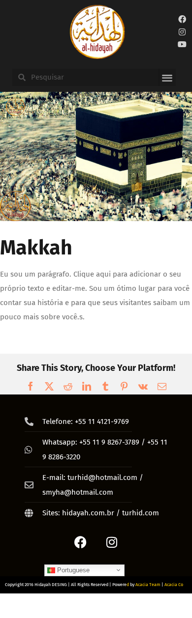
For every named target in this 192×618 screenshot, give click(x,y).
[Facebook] (182, 19)
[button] (167, 77)
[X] (49, 386)
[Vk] (143, 386)
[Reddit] (68, 386)
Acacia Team (147, 584)
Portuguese (72, 569)
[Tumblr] (105, 386)
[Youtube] (182, 44)
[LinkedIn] (86, 386)
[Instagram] (182, 32)
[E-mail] (162, 386)
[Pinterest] (124, 386)
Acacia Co (173, 584)
